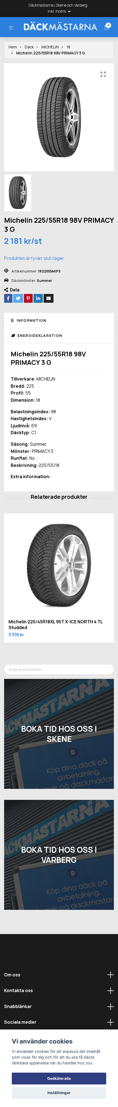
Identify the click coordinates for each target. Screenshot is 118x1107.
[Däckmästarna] (56, 35)
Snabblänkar (18, 1026)
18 (68, 66)
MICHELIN (50, 66)
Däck (29, 66)
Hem (13, 66)
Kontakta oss (18, 1010)
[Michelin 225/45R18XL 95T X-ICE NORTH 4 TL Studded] (59, 588)
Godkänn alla (59, 1078)
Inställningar (59, 1093)
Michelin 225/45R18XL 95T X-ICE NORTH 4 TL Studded (56, 644)
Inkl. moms (57, 11)
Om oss (12, 994)
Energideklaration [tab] (39, 355)
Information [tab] (30, 340)
